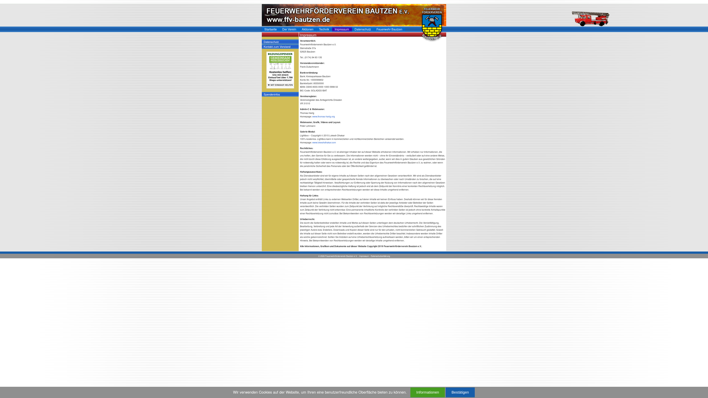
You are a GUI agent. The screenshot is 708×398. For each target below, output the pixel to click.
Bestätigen (460, 392)
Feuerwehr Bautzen (389, 29)
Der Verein (289, 29)
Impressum (364, 256)
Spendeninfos (272, 94)
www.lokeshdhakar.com (324, 142)
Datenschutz (271, 42)
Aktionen (307, 29)
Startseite (270, 29)
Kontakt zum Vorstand (277, 46)
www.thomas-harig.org (323, 116)
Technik (324, 29)
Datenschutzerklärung (380, 256)
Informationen (427, 392)
